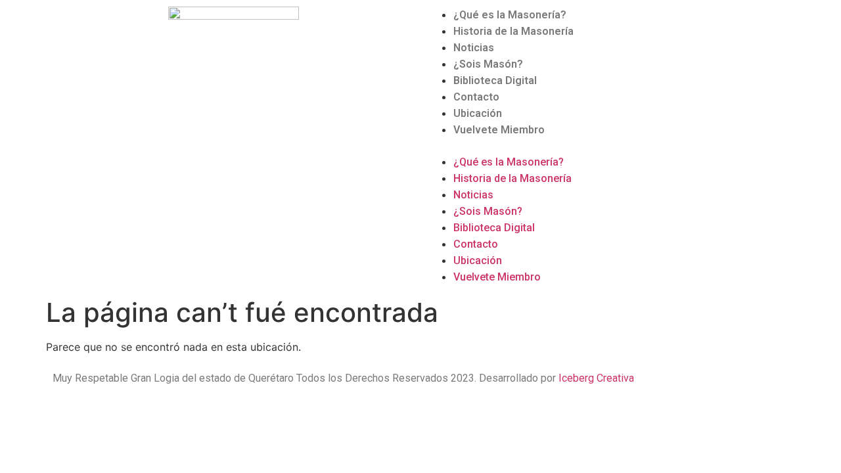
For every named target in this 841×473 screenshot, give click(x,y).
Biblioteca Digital (495, 80)
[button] (607, 146)
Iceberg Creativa (596, 378)
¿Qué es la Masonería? (509, 15)
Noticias (473, 47)
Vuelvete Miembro (499, 130)
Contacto (476, 97)
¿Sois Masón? (488, 64)
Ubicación (477, 113)
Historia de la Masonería (513, 31)
